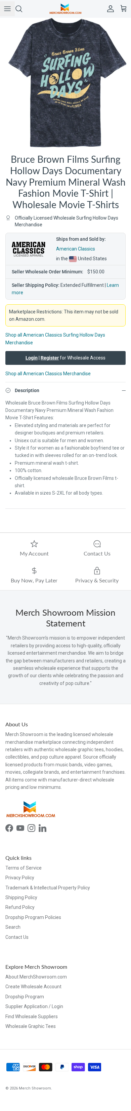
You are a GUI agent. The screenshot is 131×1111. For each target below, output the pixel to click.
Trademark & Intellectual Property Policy (47, 887)
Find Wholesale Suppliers (31, 1016)
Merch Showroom (35, 1088)
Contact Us (17, 937)
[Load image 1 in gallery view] (65, 83)
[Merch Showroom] (65, 8)
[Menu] (7, 8)
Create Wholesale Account (33, 986)
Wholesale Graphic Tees (30, 1026)
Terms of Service (23, 868)
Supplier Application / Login (34, 1006)
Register (50, 357)
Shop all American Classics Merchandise (48, 373)
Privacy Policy (19, 877)
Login (32, 357)
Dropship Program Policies (33, 917)
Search (12, 927)
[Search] (22, 8)
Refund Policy (20, 907)
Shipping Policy (21, 897)
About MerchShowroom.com (36, 977)
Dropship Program (24, 996)
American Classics (75, 249)
